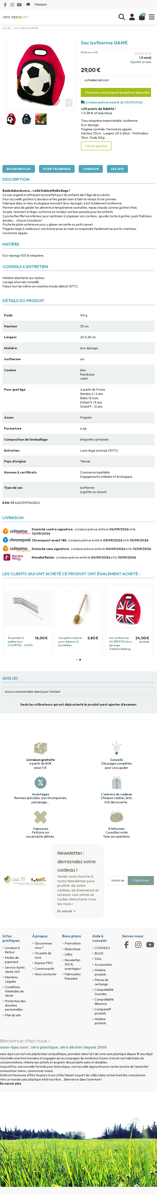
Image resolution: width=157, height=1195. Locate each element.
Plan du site (13, 1015)
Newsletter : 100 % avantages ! (73, 964)
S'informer (116, 829)
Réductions (72, 949)
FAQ (98, 959)
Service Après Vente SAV (15, 969)
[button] (77, 660)
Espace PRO (44, 963)
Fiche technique (57, 169)
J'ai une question (96, 146)
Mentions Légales (11, 979)
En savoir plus (19, 169)
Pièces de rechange (101, 982)
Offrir (69, 954)
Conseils (116, 760)
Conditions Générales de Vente (14, 991)
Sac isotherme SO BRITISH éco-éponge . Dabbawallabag (121, 643)
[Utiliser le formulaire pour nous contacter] (28, 4)
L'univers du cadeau (116, 794)
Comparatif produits (103, 1011)
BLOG (99, 953)
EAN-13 (8, 503)
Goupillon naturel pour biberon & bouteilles (70, 641)
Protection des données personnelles (15, 1005)
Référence (87, 52)
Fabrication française (73, 976)
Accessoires (103, 964)
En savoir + (66, 911)
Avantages (40, 794)
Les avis (117, 169)
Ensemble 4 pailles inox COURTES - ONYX (20, 641)
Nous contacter (46, 974)
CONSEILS (102, 948)
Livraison (91, 169)
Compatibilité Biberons (104, 1001)
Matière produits (100, 972)
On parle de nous (43, 955)
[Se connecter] (132, 17)
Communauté (44, 969)
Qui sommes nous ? (43, 945)
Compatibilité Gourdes (104, 992)
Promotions (73, 943)
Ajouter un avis (140, 62)
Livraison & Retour (12, 950)
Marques (41, 4)
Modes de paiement (12, 960)
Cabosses (40, 829)
